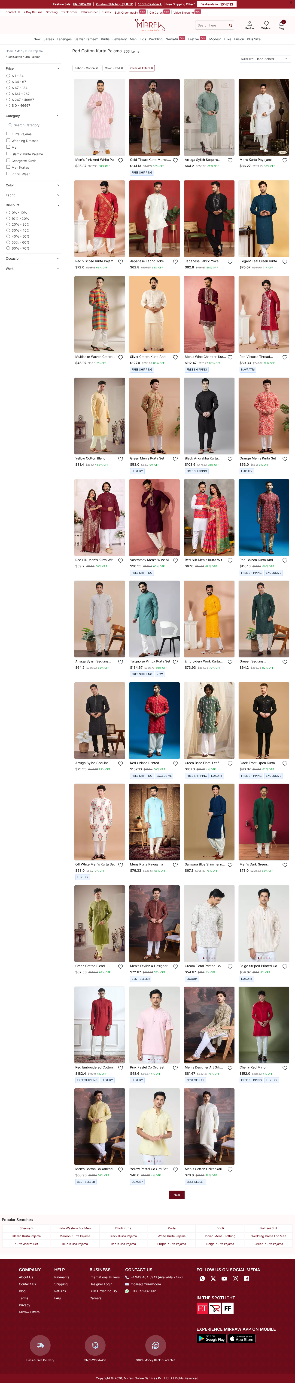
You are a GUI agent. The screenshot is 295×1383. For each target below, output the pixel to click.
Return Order (89, 12)
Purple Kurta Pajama (171, 1244)
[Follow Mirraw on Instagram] (235, 1279)
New (36, 39)
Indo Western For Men (75, 1228)
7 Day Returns (33, 12)
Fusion (239, 39)
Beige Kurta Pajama (220, 1244)
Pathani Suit (268, 1228)
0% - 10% (19, 213)
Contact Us (13, 12)
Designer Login (101, 1284)
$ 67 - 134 (19, 88)
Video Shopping (186, 12)
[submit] (230, 25)
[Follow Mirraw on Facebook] (246, 1279)
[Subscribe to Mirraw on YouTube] (224, 1279)
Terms (23, 1298)
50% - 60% (21, 242)
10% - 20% (20, 218)
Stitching (52, 12)
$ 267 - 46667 (23, 99)
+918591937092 (143, 1291)
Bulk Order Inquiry (130, 12)
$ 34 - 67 (19, 82)
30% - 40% (21, 230)
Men (133, 39)
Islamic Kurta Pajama (27, 154)
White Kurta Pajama (172, 1236)
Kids (143, 39)
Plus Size (254, 39)
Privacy (24, 1305)
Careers (95, 1298)
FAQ (57, 1298)
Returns (60, 1291)
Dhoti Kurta (123, 1228)
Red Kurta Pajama (123, 1244)
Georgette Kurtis (24, 160)
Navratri (175, 39)
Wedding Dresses (25, 140)
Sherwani (26, 1228)
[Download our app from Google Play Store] (212, 1338)
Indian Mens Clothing (220, 1236)
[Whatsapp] (202, 1279)
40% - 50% (21, 236)
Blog (22, 1291)
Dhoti (220, 1228)
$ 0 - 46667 (21, 105)
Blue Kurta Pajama (75, 1244)
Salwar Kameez (86, 39)
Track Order (69, 12)
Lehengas (64, 39)
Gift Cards (159, 12)
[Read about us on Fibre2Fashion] (228, 1308)
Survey (106, 12)
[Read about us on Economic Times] (202, 1308)
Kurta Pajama (22, 134)
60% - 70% (21, 248)
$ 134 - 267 (21, 94)
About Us (26, 1277)
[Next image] (119, 117)
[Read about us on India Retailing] (215, 1308)
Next (177, 1194)
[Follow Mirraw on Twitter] (213, 1279)
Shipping (61, 1284)
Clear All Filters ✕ (141, 68)
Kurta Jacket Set (26, 1244)
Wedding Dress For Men (268, 1236)
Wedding (156, 39)
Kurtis (105, 39)
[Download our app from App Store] (241, 1338)
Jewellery (120, 39)
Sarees (48, 39)
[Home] (150, 24)
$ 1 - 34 (18, 76)
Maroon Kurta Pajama (75, 1236)
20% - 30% (21, 224)
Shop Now (103, 148)
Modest (215, 39)
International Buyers (105, 1277)
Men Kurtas (20, 167)
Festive (196, 39)
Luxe (227, 39)
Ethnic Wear (21, 174)
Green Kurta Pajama (269, 1244)
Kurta (172, 1228)
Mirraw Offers (29, 1312)
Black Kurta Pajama (123, 1236)
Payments (61, 1277)
